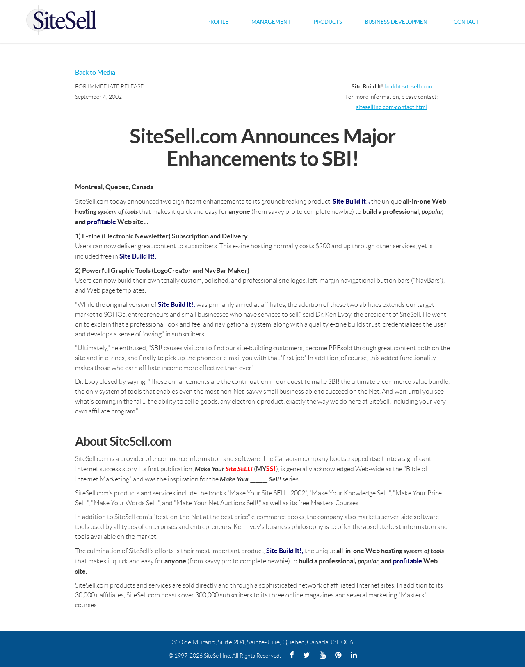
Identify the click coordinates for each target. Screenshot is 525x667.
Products (328, 22)
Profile (217, 22)
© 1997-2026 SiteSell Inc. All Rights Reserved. (225, 655)
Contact (466, 22)
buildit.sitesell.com (408, 87)
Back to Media (95, 72)
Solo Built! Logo (59, 21)
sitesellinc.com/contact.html (391, 107)
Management (271, 22)
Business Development (398, 22)
